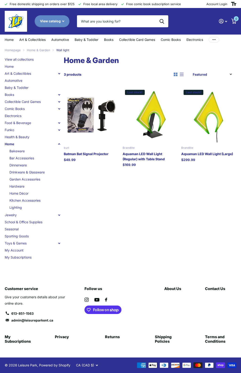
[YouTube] (96, 300)
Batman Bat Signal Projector (86, 154)
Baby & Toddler (86, 40)
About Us (172, 288)
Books (9, 95)
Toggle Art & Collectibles (59, 73)
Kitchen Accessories (24, 200)
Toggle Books (59, 94)
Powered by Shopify (54, 365)
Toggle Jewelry (59, 215)
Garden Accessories (24, 179)
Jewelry (11, 215)
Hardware (16, 186)
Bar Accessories (21, 158)
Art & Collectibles (18, 73)
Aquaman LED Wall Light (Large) (207, 154)
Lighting (15, 207)
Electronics (194, 40)
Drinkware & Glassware (27, 172)
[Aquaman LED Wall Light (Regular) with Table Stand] (150, 114)
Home (9, 40)
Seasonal (12, 229)
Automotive (60, 40)
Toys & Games (16, 243)
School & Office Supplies (23, 222)
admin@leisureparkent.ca (32, 320)
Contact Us (215, 288)
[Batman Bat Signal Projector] (91, 114)
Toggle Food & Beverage (59, 123)
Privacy (62, 336)
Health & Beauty (17, 137)
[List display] (182, 74)
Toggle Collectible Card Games (59, 101)
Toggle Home (59, 144)
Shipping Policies (163, 339)
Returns (112, 336)
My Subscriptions (18, 257)
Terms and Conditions (215, 339)
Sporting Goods (17, 236)
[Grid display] (175, 74)
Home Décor (18, 193)
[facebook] (106, 300)
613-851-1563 (22, 313)
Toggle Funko (59, 130)
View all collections (19, 59)
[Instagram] (86, 300)
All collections (32, 40)
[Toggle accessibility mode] (233, 4)
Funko (9, 130)
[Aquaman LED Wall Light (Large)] (208, 114)
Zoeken (161, 21)
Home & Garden (38, 50)
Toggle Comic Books (59, 109)
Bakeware (17, 151)
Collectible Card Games (23, 102)
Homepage (13, 50)
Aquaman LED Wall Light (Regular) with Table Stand (144, 156)
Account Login (216, 4)
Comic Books (15, 109)
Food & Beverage (18, 123)
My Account (14, 250)
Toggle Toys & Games (59, 243)
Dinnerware (18, 165)
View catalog (50, 21)
